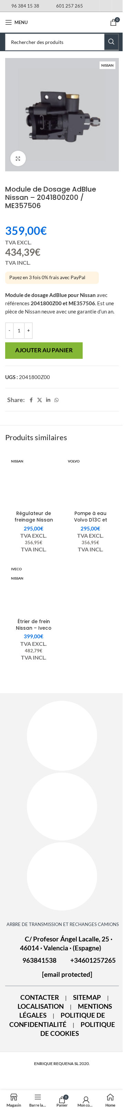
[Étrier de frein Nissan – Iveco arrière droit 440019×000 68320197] (33, 589)
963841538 (39, 960)
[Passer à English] (117, 7)
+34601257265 (93, 960)
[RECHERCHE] (111, 42)
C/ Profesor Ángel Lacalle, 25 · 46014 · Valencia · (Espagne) (66, 943)
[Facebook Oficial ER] (62, 736)
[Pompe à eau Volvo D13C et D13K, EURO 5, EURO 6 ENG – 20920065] (90, 481)
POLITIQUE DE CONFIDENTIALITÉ (57, 1019)
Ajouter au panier (44, 350)
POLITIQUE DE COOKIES (77, 1029)
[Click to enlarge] (18, 158)
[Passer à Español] (93, 7)
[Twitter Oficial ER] (62, 876)
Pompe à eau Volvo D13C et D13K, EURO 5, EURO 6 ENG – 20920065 (90, 523)
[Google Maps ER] (62, 807)
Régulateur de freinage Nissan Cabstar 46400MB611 (33, 523)
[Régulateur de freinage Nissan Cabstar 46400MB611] (33, 481)
